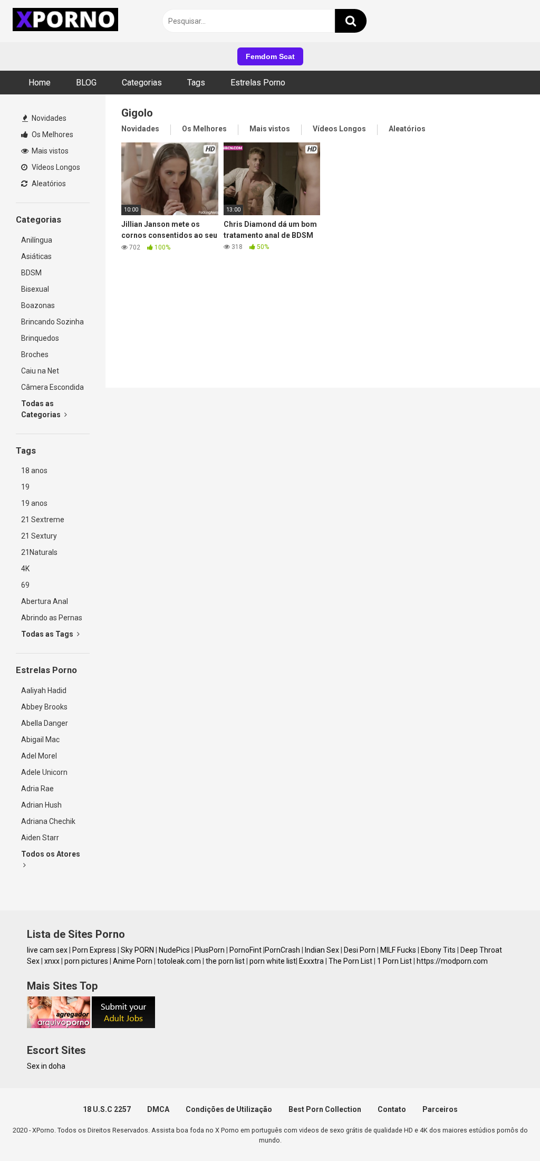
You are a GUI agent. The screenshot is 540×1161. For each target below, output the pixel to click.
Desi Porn (359, 950)
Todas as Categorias (41, 409)
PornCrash (282, 950)
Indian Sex (322, 950)
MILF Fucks (398, 950)
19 (25, 487)
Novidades (48, 118)
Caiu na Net (40, 371)
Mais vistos (49, 151)
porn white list (272, 961)
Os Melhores (51, 134)
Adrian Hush (41, 805)
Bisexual (35, 289)
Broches (35, 354)
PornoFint (245, 950)
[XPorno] (67, 21)
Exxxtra (311, 961)
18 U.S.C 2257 (107, 1109)
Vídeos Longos (55, 167)
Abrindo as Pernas (51, 617)
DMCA (158, 1109)
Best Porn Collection (324, 1109)
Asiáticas (36, 256)
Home (39, 83)
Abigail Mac (40, 739)
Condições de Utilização (229, 1109)
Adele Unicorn (44, 772)
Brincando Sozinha (52, 322)
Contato (392, 1109)
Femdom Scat (270, 56)
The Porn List (350, 961)
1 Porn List (394, 961)
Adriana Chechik (48, 821)
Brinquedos (40, 338)
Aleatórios (48, 183)
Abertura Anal (44, 601)
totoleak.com (179, 961)
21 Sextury (39, 536)
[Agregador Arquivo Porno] (58, 1025)
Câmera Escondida (52, 387)
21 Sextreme (42, 519)
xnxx (52, 961)
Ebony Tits (438, 950)
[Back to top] (504, 1129)
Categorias (142, 83)
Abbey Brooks (44, 707)
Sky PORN (137, 950)
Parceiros (440, 1109)
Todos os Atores (50, 854)
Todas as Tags (48, 634)
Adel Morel (39, 756)
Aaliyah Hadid (43, 690)
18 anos (34, 470)
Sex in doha (46, 1066)
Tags (196, 83)
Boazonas (38, 305)
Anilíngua (36, 240)
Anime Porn (132, 961)
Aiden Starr (40, 837)
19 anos (34, 503)
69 (25, 585)
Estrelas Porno (257, 83)
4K (25, 568)
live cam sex (47, 950)
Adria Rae (37, 788)
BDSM (31, 272)
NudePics (174, 950)
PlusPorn (210, 950)
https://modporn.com (452, 961)
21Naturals (39, 552)
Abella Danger (44, 723)
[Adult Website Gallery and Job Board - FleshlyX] (123, 1025)
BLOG (86, 83)
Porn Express (94, 950)
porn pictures (86, 961)
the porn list (225, 961)
